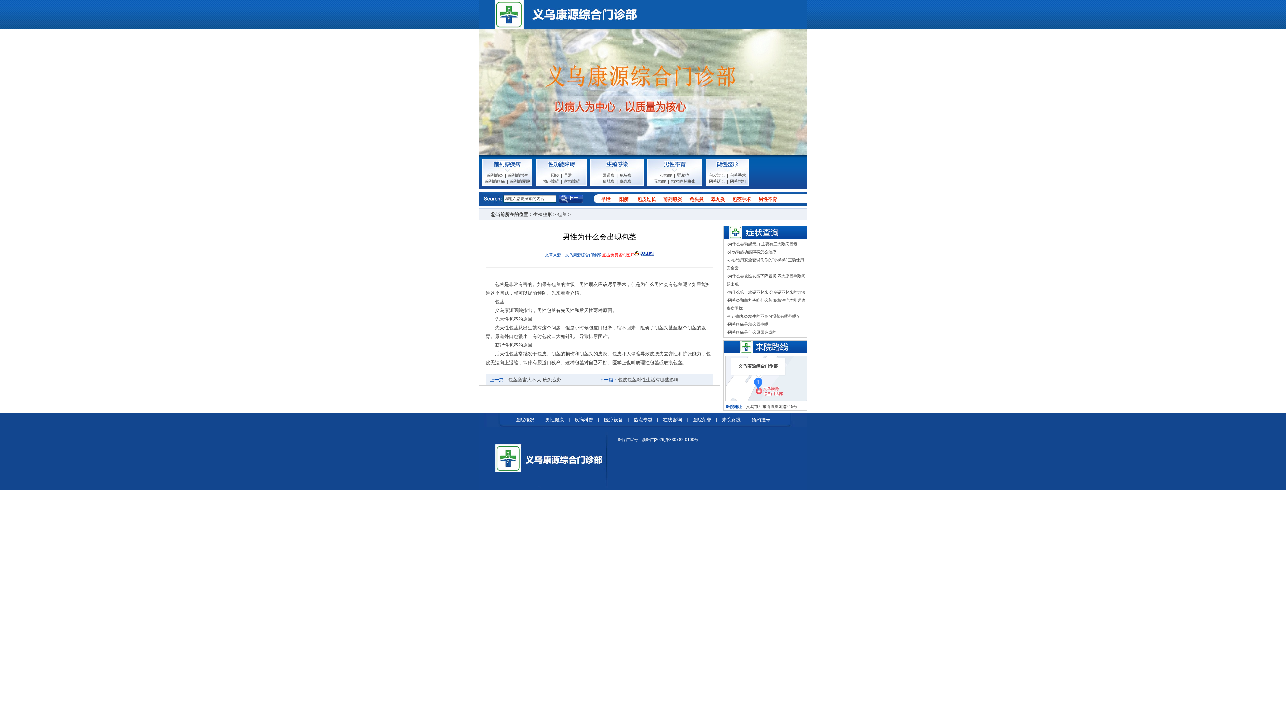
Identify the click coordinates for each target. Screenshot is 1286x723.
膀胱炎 (608, 181)
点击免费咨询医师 (618, 255)
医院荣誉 (702, 419)
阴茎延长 (717, 181)
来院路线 (731, 419)
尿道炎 (608, 175)
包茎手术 (738, 175)
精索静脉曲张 (683, 181)
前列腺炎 (495, 175)
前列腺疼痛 (495, 181)
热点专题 (643, 419)
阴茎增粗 (738, 181)
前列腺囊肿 (520, 181)
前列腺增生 (518, 175)
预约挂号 (761, 419)
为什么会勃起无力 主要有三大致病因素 (762, 244)
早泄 (568, 175)
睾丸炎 (626, 181)
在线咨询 (672, 419)
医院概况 (525, 419)
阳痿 (555, 175)
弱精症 (683, 175)
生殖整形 (542, 214)
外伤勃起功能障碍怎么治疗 (752, 252)
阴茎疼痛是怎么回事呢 (748, 324)
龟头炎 (626, 175)
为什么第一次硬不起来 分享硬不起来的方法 (766, 292)
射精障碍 (572, 181)
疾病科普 (584, 419)
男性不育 (768, 199)
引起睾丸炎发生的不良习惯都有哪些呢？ (764, 316)
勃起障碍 (551, 181)
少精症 (666, 175)
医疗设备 (613, 419)
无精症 (660, 181)
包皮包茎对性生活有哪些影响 (648, 379)
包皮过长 (717, 175)
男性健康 (554, 419)
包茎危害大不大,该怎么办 (534, 379)
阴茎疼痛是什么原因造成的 (752, 332)
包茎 (562, 214)
